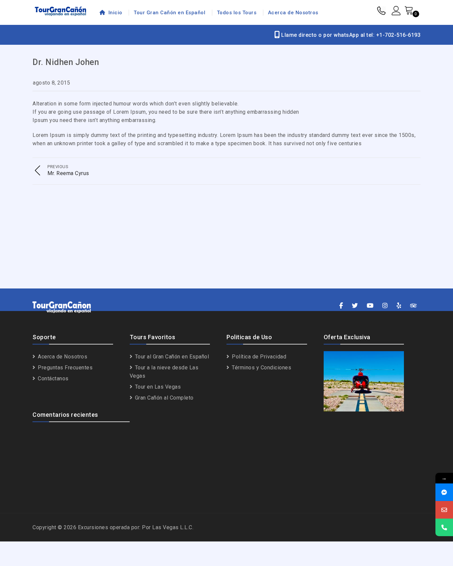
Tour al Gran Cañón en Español (171, 356)
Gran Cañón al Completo (163, 398)
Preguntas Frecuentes (64, 367)
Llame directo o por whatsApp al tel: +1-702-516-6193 (350, 35)
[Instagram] (385, 306)
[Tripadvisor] (413, 306)
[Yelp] (399, 306)
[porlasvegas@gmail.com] (444, 510)
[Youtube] (370, 306)
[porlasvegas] (444, 492)
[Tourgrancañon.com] (60, 11)
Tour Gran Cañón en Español (169, 13)
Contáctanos (52, 378)
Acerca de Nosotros (293, 13)
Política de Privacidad (258, 356)
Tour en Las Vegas (157, 387)
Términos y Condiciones (260, 367)
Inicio (114, 13)
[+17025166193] (444, 527)
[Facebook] (341, 306)
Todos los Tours (237, 13)
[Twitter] (355, 306)
